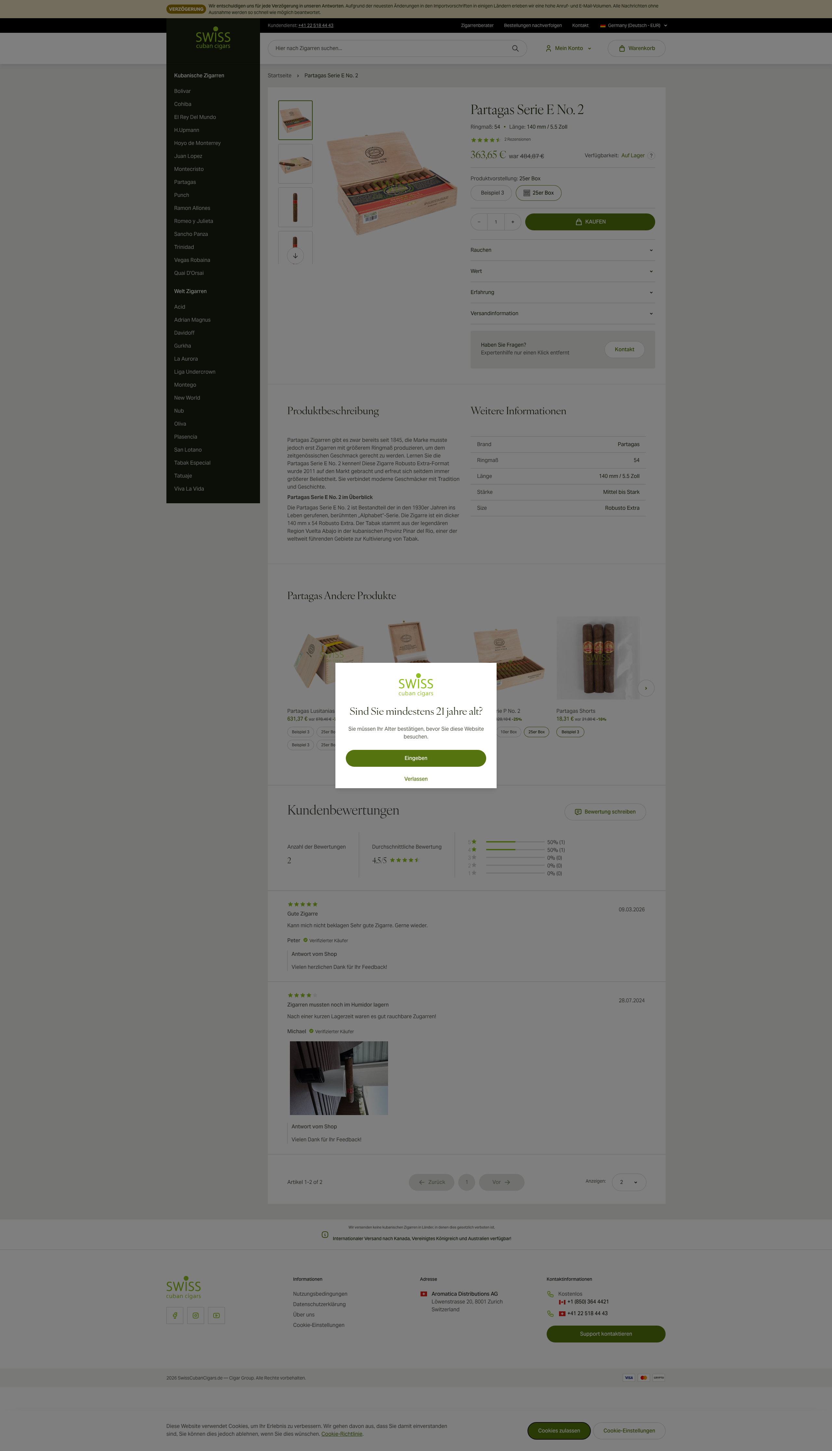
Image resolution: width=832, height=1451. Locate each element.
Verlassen (416, 779)
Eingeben (416, 758)
